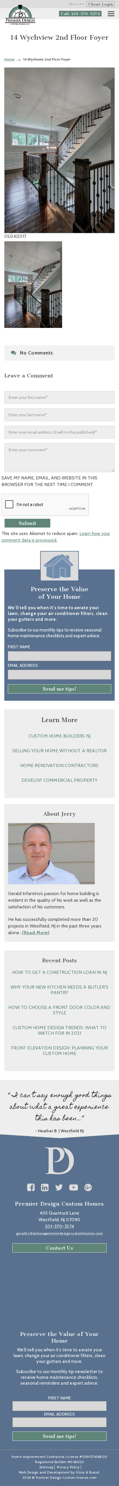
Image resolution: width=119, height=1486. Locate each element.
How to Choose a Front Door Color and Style (59, 1010)
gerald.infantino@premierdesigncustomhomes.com (59, 1233)
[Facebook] (31, 1187)
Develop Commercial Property (59, 780)
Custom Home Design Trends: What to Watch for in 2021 (60, 1030)
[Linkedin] (45, 1187)
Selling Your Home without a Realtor (59, 750)
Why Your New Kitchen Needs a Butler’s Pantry (59, 989)
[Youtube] (73, 1187)
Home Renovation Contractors (59, 765)
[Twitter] (59, 1187)
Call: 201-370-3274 (80, 14)
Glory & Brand (87, 1472)
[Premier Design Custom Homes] (20, 15)
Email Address (23, 665)
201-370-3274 (59, 1226)
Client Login (100, 4)
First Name (19, 646)
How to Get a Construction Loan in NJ (59, 972)
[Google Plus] (88, 1187)
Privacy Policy (68, 1467)
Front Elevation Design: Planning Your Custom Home (59, 1050)
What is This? (77, 4)
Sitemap (46, 1467)
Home (9, 59)
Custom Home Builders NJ (60, 736)
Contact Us (59, 1248)
